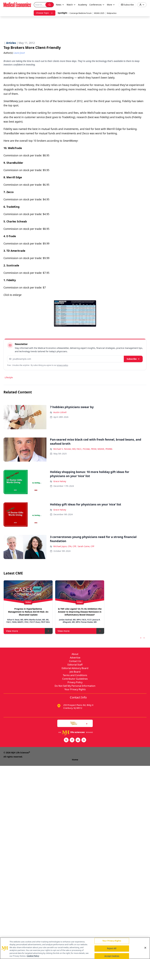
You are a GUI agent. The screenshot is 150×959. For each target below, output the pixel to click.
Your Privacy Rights (75, 689)
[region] (75, 948)
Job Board (75, 671)
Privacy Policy (75, 682)
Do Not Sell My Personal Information (75, 685)
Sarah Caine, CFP (86, 546)
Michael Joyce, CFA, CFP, (64, 546)
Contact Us (75, 661)
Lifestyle (9, 377)
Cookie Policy (33, 956)
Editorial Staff (75, 664)
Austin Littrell (60, 412)
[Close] (145, 948)
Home (75, 759)
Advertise (75, 657)
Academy (82, 4)
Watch (70, 4)
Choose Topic (42, 12)
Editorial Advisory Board (75, 668)
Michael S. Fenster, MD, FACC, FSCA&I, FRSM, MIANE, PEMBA (82, 449)
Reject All (111, 948)
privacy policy (62, 365)
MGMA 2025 (99, 13)
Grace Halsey (59, 481)
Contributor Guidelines (75, 678)
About (75, 654)
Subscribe (132, 358)
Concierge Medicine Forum (81, 13)
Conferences (95, 4)
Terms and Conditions (75, 675)
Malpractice (111, 13)
